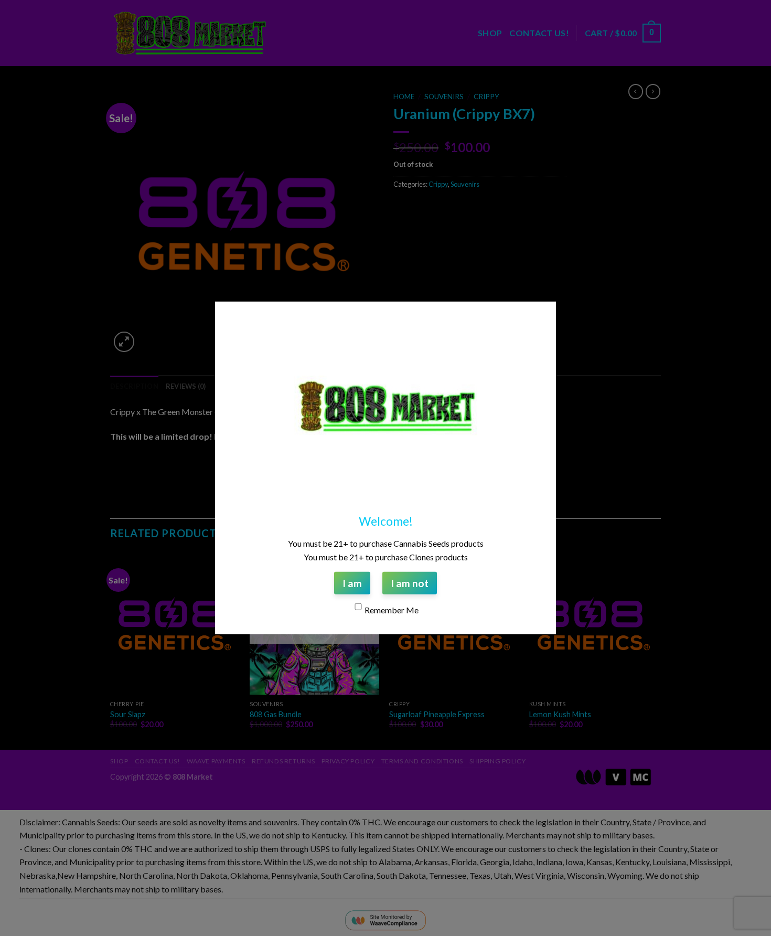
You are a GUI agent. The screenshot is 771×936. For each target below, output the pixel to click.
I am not (410, 583)
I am (352, 583)
